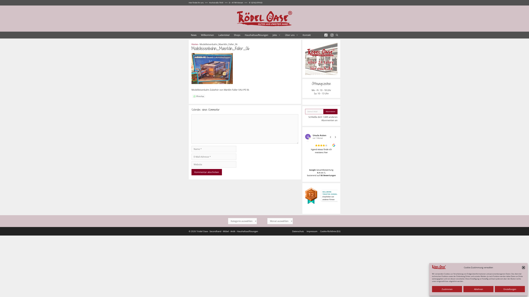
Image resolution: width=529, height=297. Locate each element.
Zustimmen (447, 289)
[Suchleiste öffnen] (337, 35)
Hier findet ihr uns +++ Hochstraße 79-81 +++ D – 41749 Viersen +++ (218, 2)
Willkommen (207, 35)
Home (194, 44)
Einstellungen (510, 289)
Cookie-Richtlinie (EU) (330, 231)
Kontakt (307, 35)
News (194, 35)
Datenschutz (298, 231)
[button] (523, 267)
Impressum (312, 231)
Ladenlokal (224, 35)
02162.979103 (256, 2)
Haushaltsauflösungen (256, 35)
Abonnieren (330, 111)
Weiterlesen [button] (333, 162)
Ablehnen (478, 289)
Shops (237, 35)
